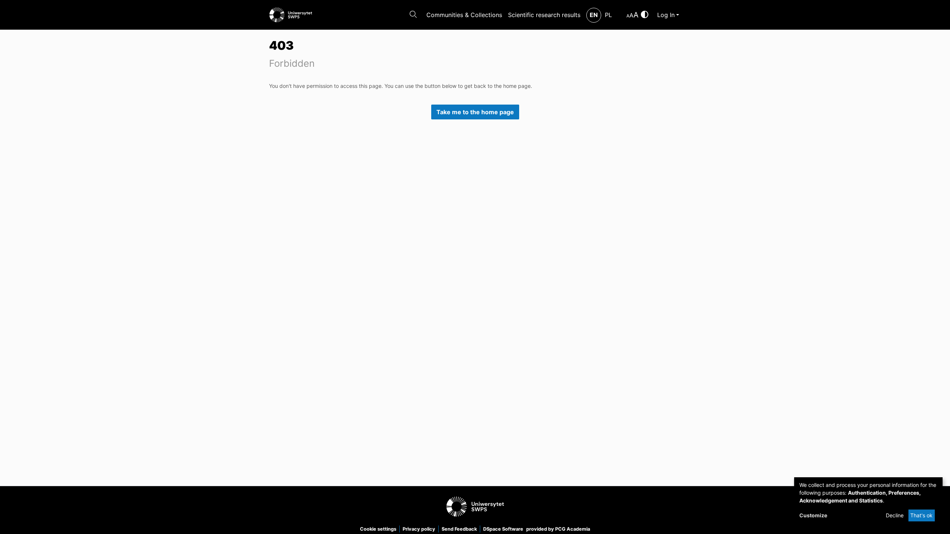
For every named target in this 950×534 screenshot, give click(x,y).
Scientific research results (544, 15)
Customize (813, 515)
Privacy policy (419, 529)
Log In (666, 15)
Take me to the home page (475, 112)
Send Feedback (459, 529)
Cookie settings (378, 529)
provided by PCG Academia (558, 529)
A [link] (627, 16)
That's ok (921, 515)
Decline (895, 515)
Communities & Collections (464, 15)
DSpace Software (503, 529)
